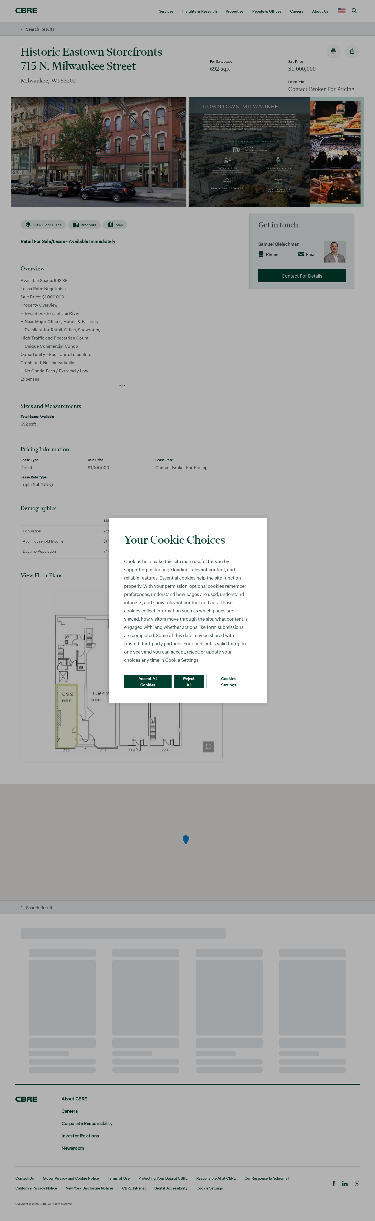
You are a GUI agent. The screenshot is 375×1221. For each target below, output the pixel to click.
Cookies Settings (228, 681)
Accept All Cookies (147, 681)
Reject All (189, 681)
